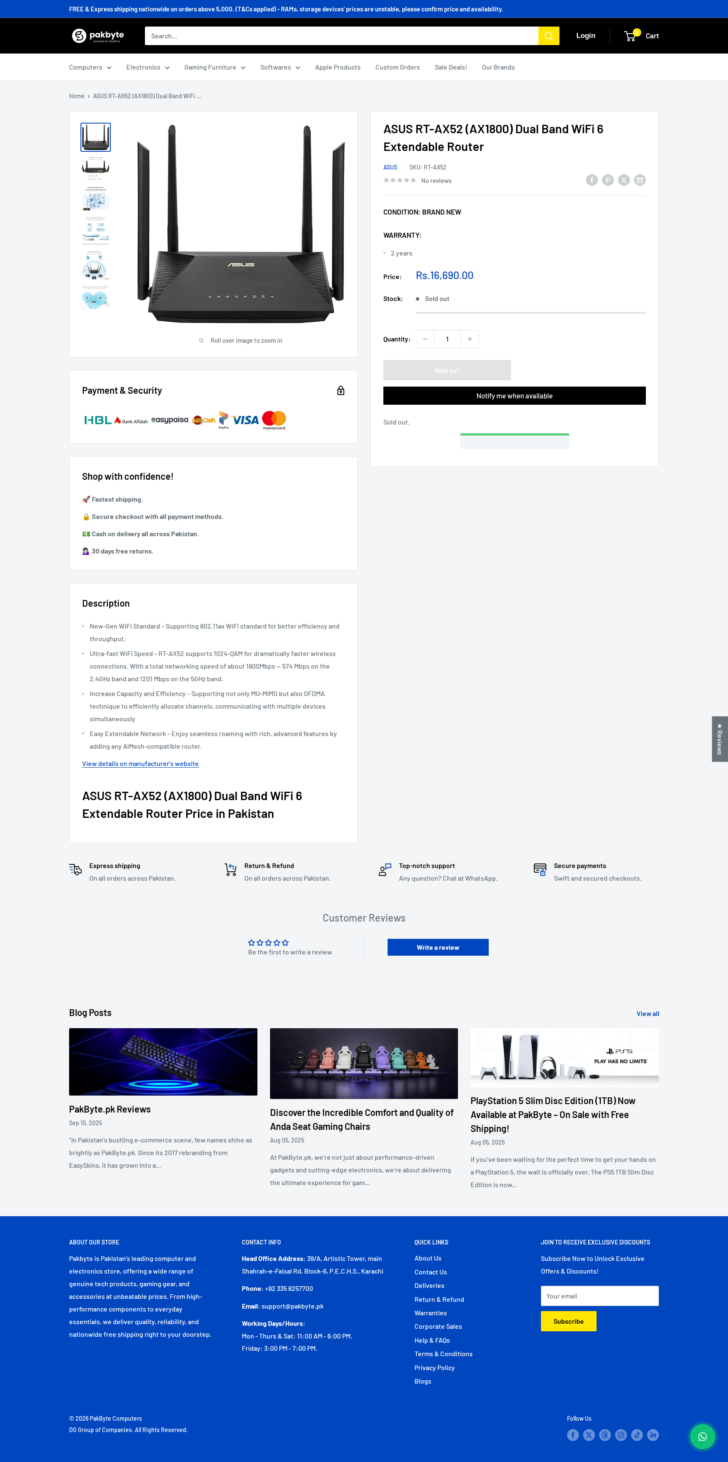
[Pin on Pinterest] (608, 179)
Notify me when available (514, 395)
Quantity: (397, 339)
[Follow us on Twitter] (589, 1435)
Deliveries (429, 1285)
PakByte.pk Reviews (110, 1108)
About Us (428, 1258)
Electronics (143, 67)
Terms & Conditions (444, 1353)
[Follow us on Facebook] (573, 1435)
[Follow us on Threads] (605, 1435)
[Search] (548, 36)
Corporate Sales (438, 1326)
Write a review (438, 947)
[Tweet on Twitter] (624, 179)
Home (77, 95)
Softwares (275, 67)
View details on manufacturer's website (140, 763)
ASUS (390, 167)
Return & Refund (439, 1299)
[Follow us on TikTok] (637, 1435)
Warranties (431, 1313)
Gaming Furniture (210, 67)
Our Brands (498, 67)
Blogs (423, 1381)
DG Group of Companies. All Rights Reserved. (128, 1429)
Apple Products (338, 67)
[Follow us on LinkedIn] (653, 1435)
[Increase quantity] (470, 339)
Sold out (447, 370)
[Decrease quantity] (425, 339)
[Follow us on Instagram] (621, 1435)
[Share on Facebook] (592, 179)
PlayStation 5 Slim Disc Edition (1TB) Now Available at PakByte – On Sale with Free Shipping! (553, 1114)
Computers (85, 67)
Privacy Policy (435, 1367)
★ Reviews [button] (720, 739)
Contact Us (431, 1272)
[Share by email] (640, 179)
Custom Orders (397, 67)
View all (649, 1013)
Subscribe (569, 1321)
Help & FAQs (432, 1340)
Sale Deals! (451, 67)
